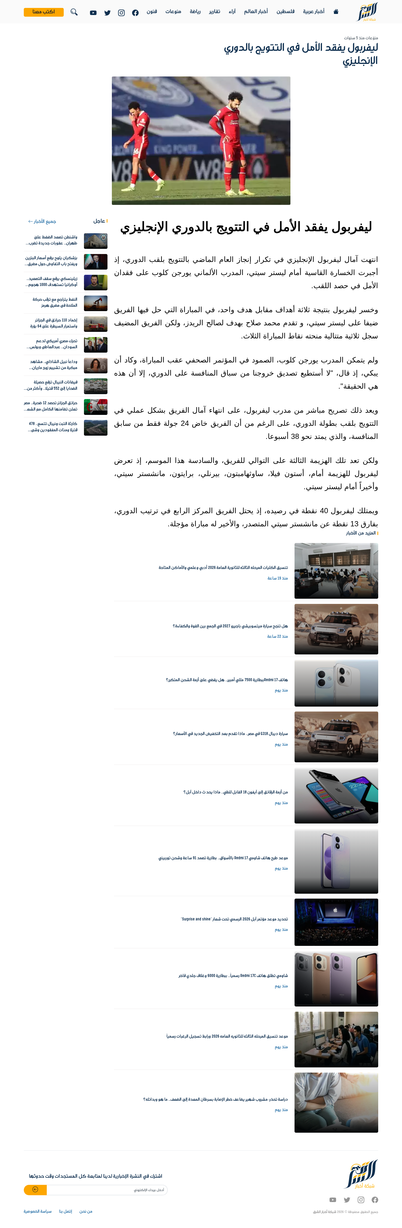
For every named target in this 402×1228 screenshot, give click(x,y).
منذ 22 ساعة (277, 636)
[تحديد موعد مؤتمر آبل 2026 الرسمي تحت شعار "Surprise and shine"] (336, 922)
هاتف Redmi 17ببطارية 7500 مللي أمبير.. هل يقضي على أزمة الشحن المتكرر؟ (227, 680)
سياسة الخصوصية (38, 1211)
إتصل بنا (65, 1211)
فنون (152, 12)
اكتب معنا (44, 12)
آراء (232, 12)
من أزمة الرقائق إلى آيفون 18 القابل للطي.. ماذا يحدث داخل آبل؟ (235, 792)
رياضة (195, 12)
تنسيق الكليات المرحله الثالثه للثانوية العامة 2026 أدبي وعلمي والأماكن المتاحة (223, 568)
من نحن (86, 1211)
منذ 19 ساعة (278, 578)
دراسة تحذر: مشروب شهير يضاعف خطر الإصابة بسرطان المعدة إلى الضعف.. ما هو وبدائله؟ (215, 1099)
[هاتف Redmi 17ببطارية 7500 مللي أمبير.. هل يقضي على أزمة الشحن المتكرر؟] (336, 683)
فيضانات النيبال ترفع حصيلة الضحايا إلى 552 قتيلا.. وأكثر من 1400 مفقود (52, 388)
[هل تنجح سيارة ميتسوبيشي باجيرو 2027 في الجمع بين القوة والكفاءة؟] (336, 629)
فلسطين (286, 12)
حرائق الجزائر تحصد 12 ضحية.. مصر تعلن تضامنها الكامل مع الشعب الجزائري (50, 409)
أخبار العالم (256, 12)
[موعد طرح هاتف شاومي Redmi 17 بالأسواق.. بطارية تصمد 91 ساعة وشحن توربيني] (336, 861)
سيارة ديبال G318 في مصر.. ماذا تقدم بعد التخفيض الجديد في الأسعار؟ (230, 734)
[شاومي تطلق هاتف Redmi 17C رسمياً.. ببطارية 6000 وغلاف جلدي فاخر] (336, 978)
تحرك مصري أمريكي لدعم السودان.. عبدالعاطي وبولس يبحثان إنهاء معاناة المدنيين (53, 347)
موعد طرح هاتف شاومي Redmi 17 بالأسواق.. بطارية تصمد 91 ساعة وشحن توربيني (223, 858)
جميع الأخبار (44, 221)
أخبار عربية (314, 12)
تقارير (214, 12)
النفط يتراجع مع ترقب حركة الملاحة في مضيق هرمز (55, 302)
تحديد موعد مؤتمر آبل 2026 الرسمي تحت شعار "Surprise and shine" (234, 919)
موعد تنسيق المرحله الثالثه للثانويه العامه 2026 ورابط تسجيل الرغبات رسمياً (227, 1036)
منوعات (173, 12)
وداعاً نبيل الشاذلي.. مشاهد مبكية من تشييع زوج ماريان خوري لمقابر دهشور (53, 368)
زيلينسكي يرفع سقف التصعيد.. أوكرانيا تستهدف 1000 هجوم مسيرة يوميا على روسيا (52, 285)
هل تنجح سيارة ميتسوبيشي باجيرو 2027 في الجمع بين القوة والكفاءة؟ (230, 626)
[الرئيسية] (367, 11)
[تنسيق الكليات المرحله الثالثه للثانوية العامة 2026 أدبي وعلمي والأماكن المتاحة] (336, 570)
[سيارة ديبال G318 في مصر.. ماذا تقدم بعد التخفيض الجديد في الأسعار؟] (336, 737)
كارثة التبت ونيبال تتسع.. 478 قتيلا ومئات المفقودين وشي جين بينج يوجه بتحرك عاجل (53, 430)
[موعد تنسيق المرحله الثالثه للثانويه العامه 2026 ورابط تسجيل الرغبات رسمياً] (336, 1039)
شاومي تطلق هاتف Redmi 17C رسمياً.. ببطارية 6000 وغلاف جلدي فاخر (233, 976)
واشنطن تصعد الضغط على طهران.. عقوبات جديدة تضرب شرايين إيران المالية (53, 243)
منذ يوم (281, 690)
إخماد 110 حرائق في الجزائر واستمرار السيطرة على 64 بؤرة (53, 323)
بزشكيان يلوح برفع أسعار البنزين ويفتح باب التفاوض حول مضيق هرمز (51, 264)
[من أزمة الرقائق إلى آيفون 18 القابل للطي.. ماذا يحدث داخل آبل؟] (336, 795)
